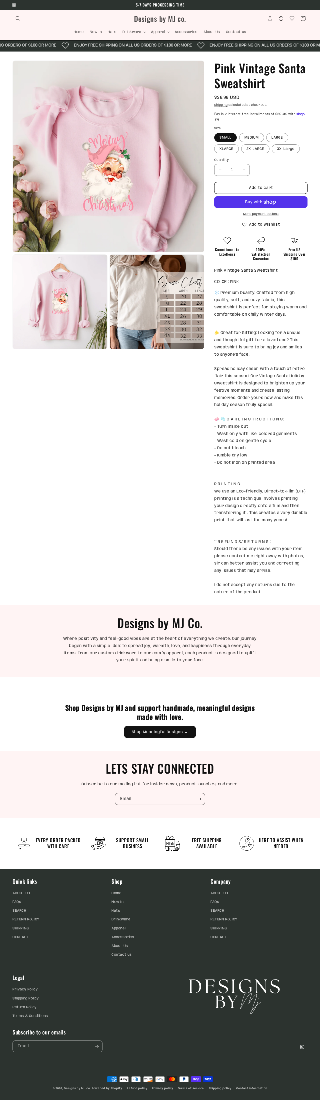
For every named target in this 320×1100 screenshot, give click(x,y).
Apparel (119, 928)
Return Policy (24, 1007)
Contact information (251, 1088)
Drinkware (121, 919)
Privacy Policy (25, 989)
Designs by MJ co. (77, 1088)
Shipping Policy (25, 998)
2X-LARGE (255, 149)
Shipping (221, 105)
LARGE (277, 137)
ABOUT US (21, 893)
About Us (120, 946)
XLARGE (227, 149)
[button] (18, 18)
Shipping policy (220, 1088)
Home (116, 893)
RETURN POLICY (26, 919)
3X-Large (285, 149)
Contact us (122, 954)
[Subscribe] (199, 799)
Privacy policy (162, 1088)
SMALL (226, 137)
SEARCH (19, 910)
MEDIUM (251, 137)
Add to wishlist (264, 225)
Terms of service (191, 1088)
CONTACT (20, 937)
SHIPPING (20, 928)
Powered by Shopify (107, 1088)
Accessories (123, 937)
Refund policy (137, 1088)
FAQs (16, 902)
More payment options (261, 214)
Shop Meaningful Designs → (160, 732)
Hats (116, 910)
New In (118, 902)
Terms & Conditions (30, 1016)
